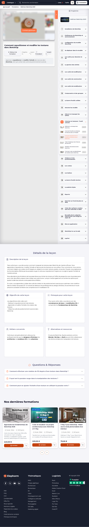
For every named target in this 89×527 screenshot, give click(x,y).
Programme (74, 11)
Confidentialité (8, 498)
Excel (53, 491)
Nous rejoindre (8, 504)
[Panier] (72, 2)
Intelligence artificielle (34, 499)
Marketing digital (33, 509)
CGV (5, 496)
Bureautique (31, 488)
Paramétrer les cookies (11, 509)
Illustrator (55, 496)
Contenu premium (28, 30)
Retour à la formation (13, 53)
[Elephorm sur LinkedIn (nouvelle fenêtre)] (19, 483)
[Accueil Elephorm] (11, 476)
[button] (42, 452)
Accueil (7, 7)
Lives (60, 2)
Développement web (34, 496)
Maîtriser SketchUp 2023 (28, 7)
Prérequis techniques (10, 517)
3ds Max (54, 506)
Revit (53, 480)
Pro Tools (55, 504)
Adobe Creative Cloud (58, 488)
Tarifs (67, 2)
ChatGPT (54, 509)
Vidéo (29, 493)
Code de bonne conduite (11, 514)
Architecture (31, 485)
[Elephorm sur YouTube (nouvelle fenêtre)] (14, 483)
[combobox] (37, 2)
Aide (5, 491)
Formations (15, 7)
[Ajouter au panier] (26, 445)
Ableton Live (56, 493)
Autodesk (55, 485)
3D (29, 491)
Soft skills (30, 506)
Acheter (14, 445)
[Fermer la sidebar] (56, 14)
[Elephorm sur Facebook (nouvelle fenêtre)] (5, 483)
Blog (5, 511)
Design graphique (33, 483)
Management (32, 501)
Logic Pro (55, 501)
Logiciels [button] (56, 476)
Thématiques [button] (34, 476)
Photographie (32, 504)
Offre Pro (6, 501)
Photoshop (55, 483)
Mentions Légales (9, 506)
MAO (29, 480)
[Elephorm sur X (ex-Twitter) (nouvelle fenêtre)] (10, 483)
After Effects (56, 499)
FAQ (5, 493)
